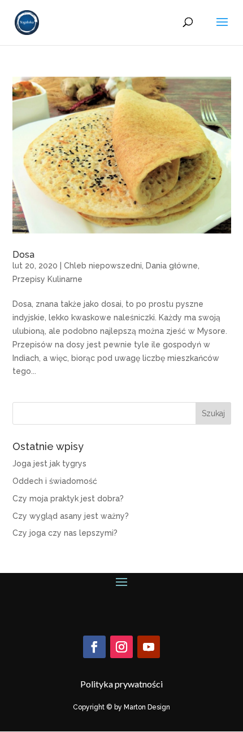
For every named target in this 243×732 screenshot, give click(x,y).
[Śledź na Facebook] (94, 647)
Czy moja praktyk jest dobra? (68, 498)
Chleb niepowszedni (103, 265)
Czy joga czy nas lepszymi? (65, 532)
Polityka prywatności (121, 683)
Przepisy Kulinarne (47, 279)
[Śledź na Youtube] (148, 647)
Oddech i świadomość (54, 481)
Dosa (23, 254)
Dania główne (172, 265)
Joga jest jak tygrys (49, 463)
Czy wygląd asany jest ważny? (70, 516)
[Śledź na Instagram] (121, 647)
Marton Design (147, 707)
